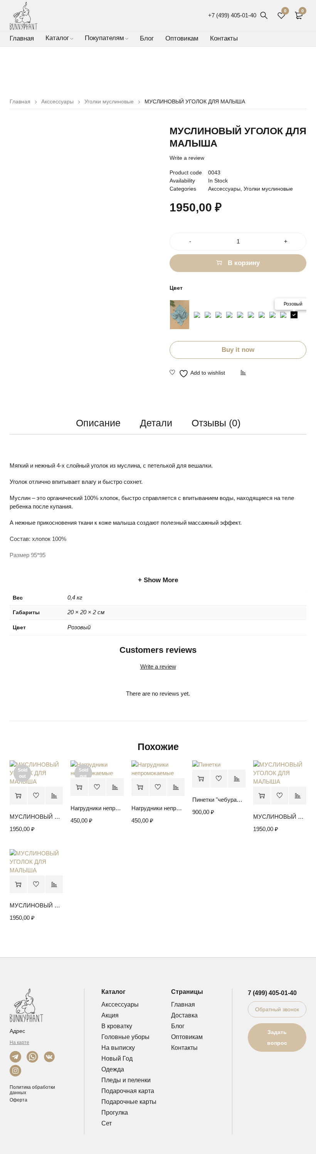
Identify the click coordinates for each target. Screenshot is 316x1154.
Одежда (112, 1069)
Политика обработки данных (32, 1090)
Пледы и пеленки (126, 1080)
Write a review (187, 158)
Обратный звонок (277, 1009)
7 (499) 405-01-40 (272, 993)
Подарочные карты (128, 1101)
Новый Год (117, 1058)
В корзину (244, 263)
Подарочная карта (127, 1091)
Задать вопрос (277, 1037)
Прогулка (114, 1112)
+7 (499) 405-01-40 (232, 15)
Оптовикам (187, 1037)
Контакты (184, 1047)
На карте (19, 1042)
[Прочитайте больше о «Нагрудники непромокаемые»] (79, 787)
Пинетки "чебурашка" (218, 799)
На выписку (118, 1047)
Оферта (18, 1100)
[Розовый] (294, 314)
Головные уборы (125, 1037)
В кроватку (116, 1026)
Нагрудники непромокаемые (97, 808)
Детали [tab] (156, 422)
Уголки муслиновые (109, 101)
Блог (178, 1026)
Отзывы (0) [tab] (216, 422)
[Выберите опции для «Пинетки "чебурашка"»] (201, 779)
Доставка (184, 1015)
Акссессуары (57, 101)
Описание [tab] (98, 422)
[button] (140, 787)
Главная (20, 101)
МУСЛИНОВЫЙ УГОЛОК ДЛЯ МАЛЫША (36, 816)
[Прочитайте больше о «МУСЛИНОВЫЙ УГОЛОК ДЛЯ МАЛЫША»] (18, 796)
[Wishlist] (197, 373)
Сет (106, 1123)
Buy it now (238, 349)
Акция (110, 1015)
